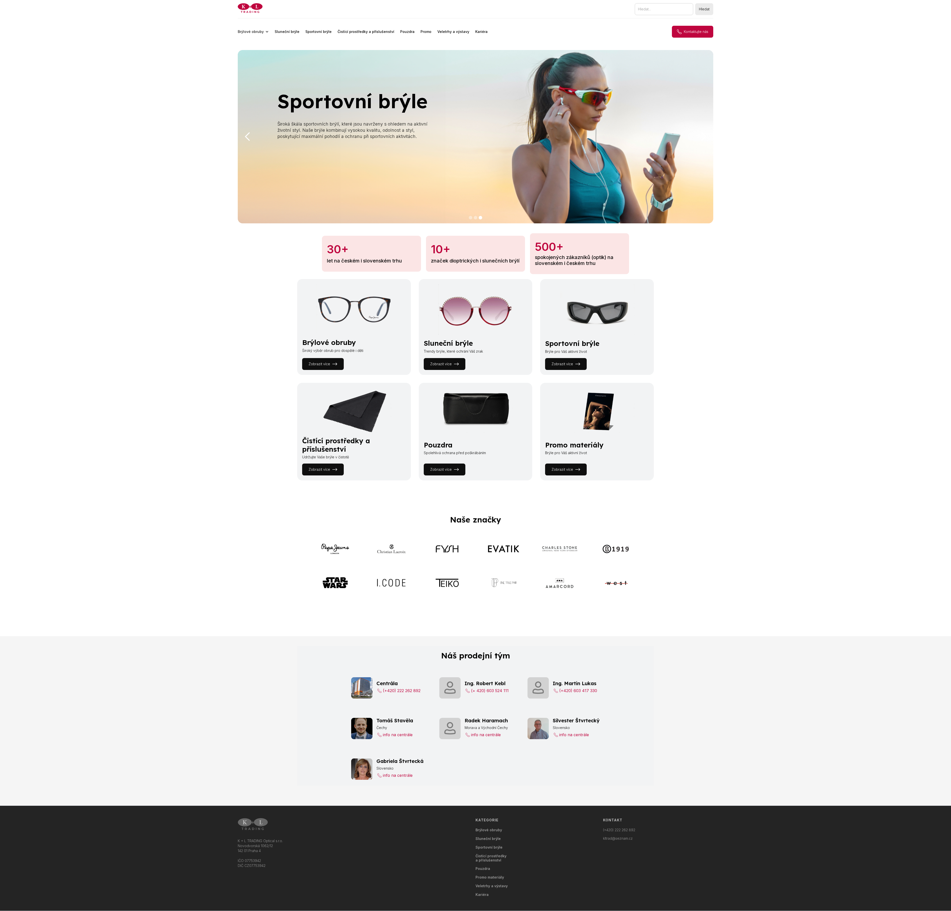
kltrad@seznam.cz (618, 838)
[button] (253, 31)
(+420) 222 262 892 (619, 830)
